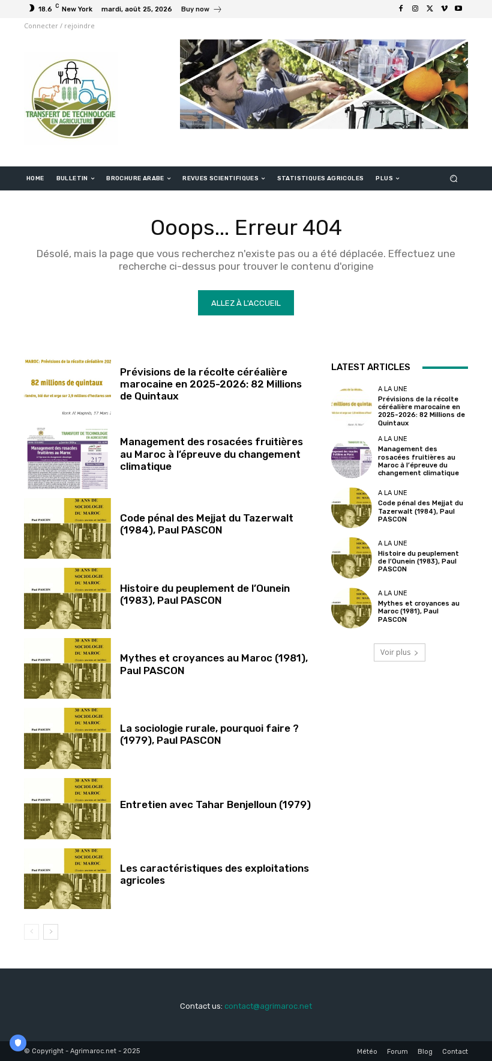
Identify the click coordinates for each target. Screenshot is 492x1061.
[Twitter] (429, 9)
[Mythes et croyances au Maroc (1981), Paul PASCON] (67, 668)
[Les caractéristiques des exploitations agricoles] (67, 879)
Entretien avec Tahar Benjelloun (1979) (215, 804)
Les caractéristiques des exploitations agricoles (214, 874)
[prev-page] (31, 932)
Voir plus (395, 652)
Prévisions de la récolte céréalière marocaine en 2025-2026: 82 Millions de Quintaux (211, 384)
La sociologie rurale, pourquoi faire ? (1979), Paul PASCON (209, 734)
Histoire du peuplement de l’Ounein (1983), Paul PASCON (205, 594)
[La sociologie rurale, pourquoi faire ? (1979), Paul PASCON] (67, 738)
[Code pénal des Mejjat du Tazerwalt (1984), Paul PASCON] (67, 528)
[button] (454, 178)
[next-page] (50, 932)
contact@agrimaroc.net (268, 1006)
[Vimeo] (444, 9)
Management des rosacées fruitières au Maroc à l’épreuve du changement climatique (211, 454)
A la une (392, 389)
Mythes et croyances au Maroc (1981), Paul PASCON (419, 611)
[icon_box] (202, 10)
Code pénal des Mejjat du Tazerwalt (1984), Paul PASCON (206, 524)
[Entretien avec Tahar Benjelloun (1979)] (67, 808)
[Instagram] (415, 9)
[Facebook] (401, 9)
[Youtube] (458, 9)
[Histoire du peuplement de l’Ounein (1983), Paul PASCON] (67, 598)
